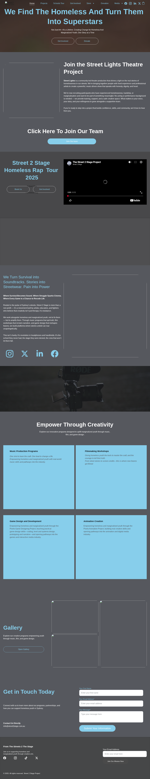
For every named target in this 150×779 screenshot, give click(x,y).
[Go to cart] (143, 3)
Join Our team (72, 141)
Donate (87, 41)
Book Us (18, 189)
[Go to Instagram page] (131, 3)
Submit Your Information (97, 728)
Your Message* (84, 710)
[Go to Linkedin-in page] (136, 3)
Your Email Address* (86, 699)
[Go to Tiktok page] (26, 758)
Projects (44, 3)
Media (117, 3)
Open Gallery (23, 649)
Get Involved (75, 3)
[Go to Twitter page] (139, 3)
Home (32, 3)
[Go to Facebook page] (126, 3)
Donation (105, 3)
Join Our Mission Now (115, 761)
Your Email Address (111, 749)
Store (89, 3)
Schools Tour (58, 3)
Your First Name (85, 688)
